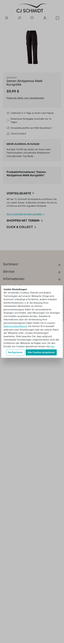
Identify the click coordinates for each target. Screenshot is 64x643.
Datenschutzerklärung (15, 326)
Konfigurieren (15, 352)
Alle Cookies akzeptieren (41, 352)
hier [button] (52, 346)
